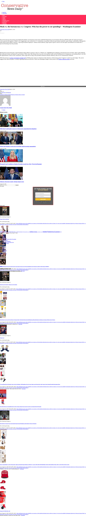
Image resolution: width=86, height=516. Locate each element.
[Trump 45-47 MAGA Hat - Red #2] (3, 490)
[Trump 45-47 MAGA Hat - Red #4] (3, 502)
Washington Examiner (53, 231)
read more (23, 270)
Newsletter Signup (5, 20)
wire (61, 231)
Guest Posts (4, 23)
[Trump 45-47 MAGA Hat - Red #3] (3, 496)
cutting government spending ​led (17, 57)
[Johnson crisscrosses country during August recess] (11, 179)
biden (1, 231)
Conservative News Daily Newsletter (9, 239)
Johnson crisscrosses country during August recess (12, 181)
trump (45, 231)
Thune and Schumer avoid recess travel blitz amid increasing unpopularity (18, 146)
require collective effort (64, 59)
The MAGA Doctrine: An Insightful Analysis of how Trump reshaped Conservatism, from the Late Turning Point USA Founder (20, 406)
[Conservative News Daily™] (14, 10)
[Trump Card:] (3, 333)
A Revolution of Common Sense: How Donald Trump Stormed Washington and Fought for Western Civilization (18, 423)
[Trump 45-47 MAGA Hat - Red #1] (3, 484)
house (18, 231)
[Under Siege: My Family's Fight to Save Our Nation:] (4, 280)
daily (8, 231)
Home (3, 15)
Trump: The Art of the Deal (4, 219)
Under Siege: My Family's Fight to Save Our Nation (8, 284)
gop (14, 231)
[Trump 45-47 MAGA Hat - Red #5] (3, 508)
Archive (3, 17)
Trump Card (2, 337)
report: (35, 231)
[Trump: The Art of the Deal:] (4, 215)
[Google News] (3, 92)
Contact (3, 18)
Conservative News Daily (5, 29)
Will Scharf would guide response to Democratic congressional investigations (18, 128)
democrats (11, 231)
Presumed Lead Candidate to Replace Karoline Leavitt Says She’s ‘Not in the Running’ (21, 164)
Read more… (43, 86)
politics (32, 231)
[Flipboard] (8, 92)
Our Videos (4, 16)
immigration (20, 231)
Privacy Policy (5, 240)
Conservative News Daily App (8, 242)
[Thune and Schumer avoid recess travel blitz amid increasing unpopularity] (11, 144)
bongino (5, 231)
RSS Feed (4, 22)
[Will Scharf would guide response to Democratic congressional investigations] (11, 126)
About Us (4, 19)
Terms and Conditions (6, 241)
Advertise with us (5, 243)
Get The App (4, 21)
